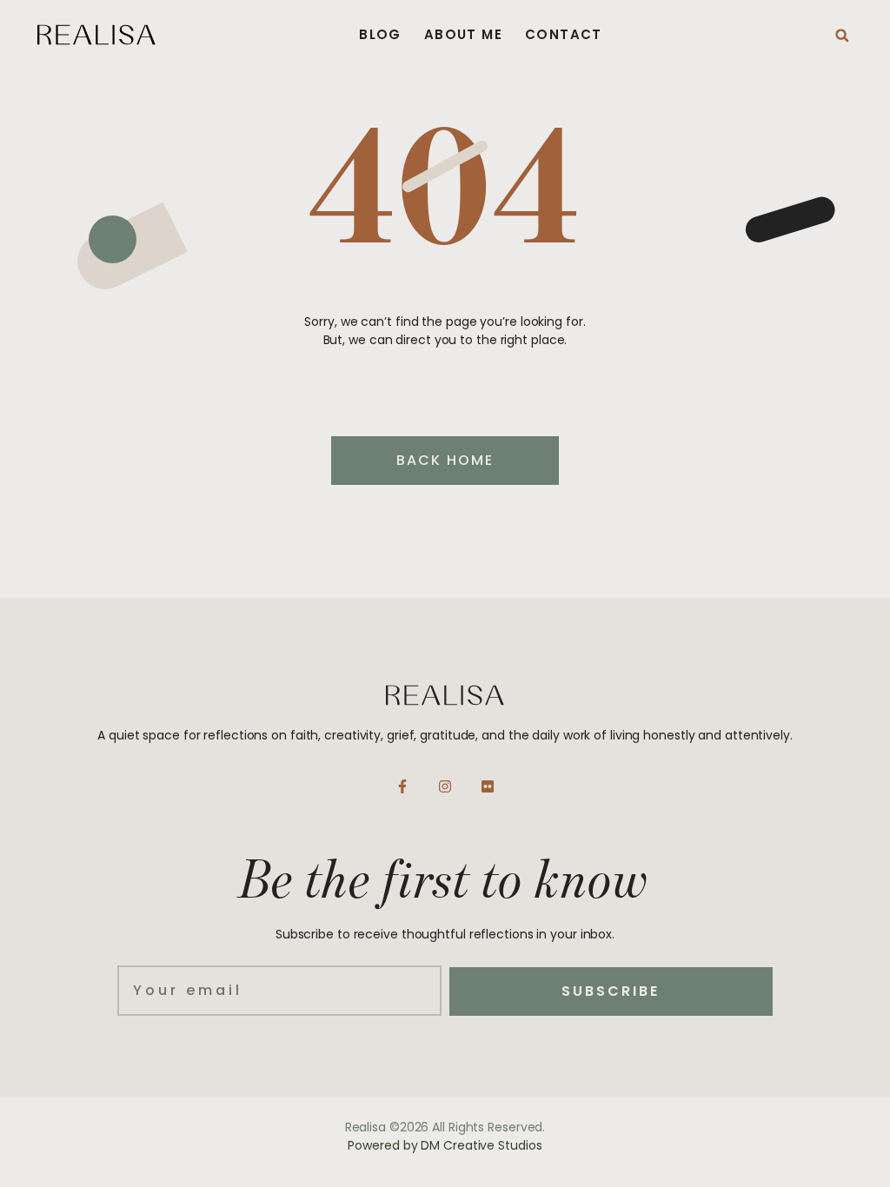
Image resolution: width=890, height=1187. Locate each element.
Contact (563, 35)
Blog (380, 35)
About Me (463, 35)
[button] (842, 35)
